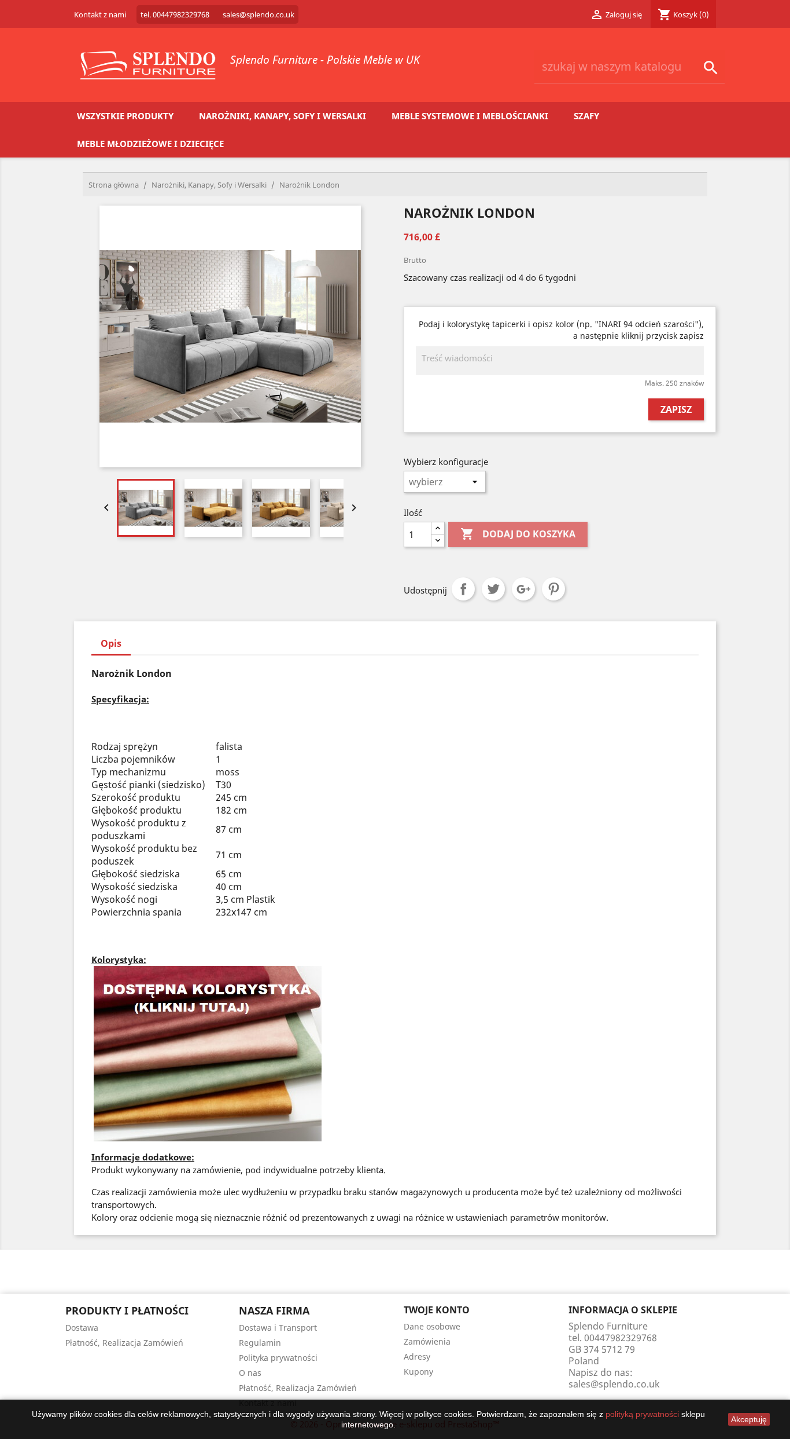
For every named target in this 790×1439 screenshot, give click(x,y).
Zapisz (676, 409)
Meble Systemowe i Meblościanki (470, 116)
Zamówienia (427, 1341)
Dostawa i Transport (278, 1327)
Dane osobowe (432, 1326)
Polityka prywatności (278, 1357)
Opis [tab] (111, 643)
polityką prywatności (642, 1414)
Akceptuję (749, 1419)
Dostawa (81, 1327)
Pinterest (553, 589)
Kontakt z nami (100, 14)
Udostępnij (463, 589)
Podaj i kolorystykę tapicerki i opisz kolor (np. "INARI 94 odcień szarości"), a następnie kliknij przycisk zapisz (561, 329)
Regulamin (260, 1342)
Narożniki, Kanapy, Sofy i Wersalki (282, 116)
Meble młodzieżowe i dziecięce (150, 143)
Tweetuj (493, 589)
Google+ (523, 589)
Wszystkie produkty (125, 116)
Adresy (417, 1356)
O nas (250, 1372)
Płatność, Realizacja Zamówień (124, 1342)
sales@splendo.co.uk (614, 1384)
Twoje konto (437, 1309)
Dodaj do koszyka (517, 534)
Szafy (586, 116)
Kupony (418, 1371)
